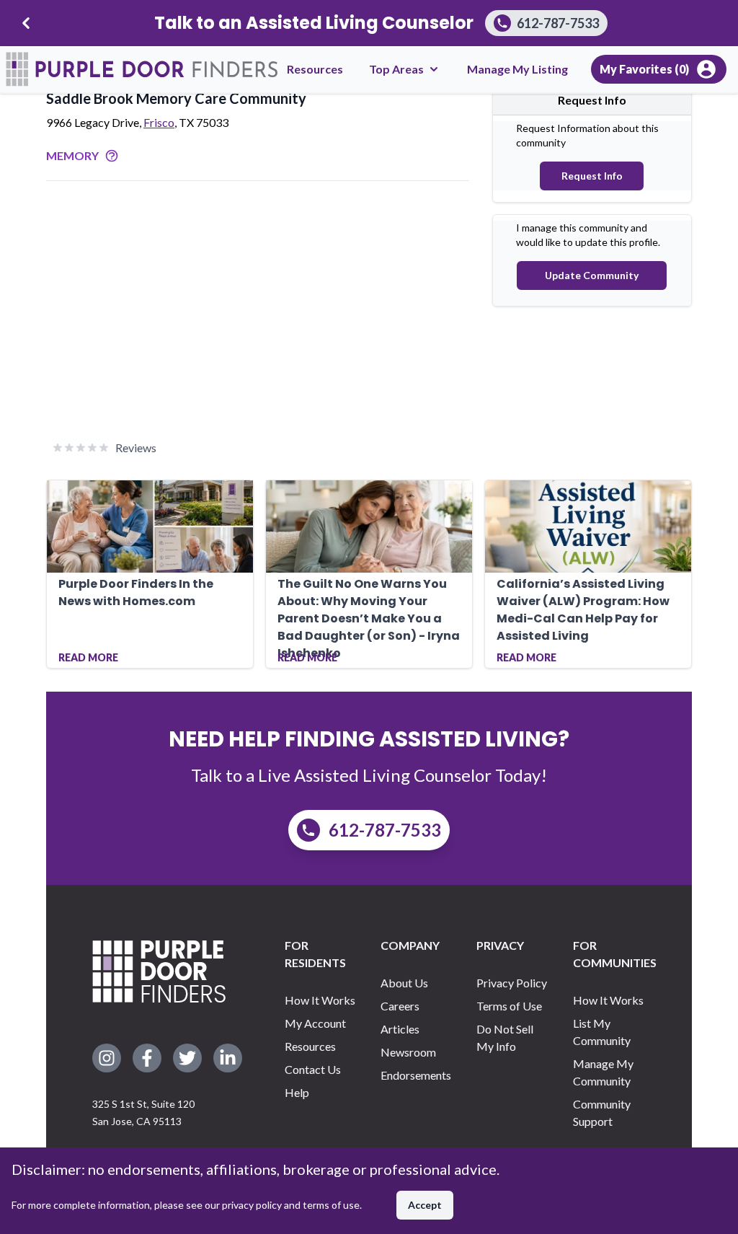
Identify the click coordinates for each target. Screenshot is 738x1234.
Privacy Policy (511, 983)
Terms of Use (509, 1006)
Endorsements (416, 1075)
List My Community (602, 1031)
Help (297, 1092)
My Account (315, 1023)
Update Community (592, 275)
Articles (400, 1029)
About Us (404, 983)
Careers (400, 1006)
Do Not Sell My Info (504, 1037)
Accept (425, 1205)
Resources (315, 69)
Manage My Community (603, 1072)
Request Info (592, 175)
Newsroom (408, 1052)
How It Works (320, 1000)
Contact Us (313, 1069)
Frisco (158, 122)
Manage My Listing (517, 69)
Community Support (602, 1112)
